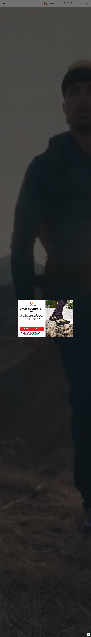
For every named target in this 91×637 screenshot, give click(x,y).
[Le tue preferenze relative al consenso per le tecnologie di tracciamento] (88, 634)
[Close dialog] (71, 301)
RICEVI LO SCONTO (31, 329)
